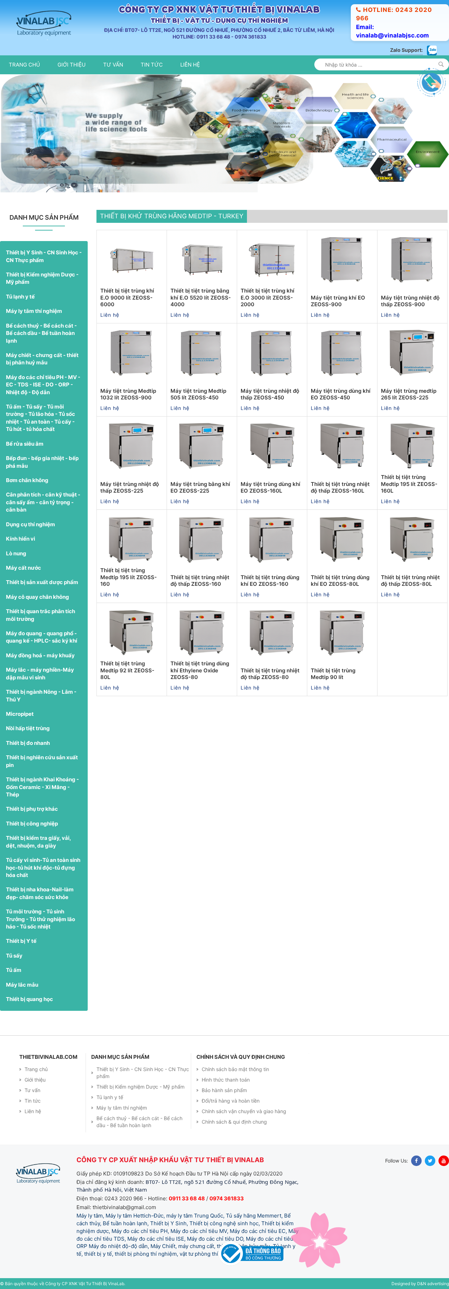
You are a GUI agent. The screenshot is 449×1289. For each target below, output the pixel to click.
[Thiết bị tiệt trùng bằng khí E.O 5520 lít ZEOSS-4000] (202, 260)
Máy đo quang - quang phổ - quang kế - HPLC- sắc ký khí (41, 637)
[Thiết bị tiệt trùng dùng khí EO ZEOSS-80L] (342, 539)
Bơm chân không (27, 480)
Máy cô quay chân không (37, 597)
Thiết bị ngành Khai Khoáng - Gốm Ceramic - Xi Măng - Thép (42, 787)
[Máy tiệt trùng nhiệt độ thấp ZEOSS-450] (272, 353)
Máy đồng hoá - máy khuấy (40, 655)
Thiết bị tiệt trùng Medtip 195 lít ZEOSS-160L (409, 484)
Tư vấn (113, 64)
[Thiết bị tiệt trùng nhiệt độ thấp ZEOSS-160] (202, 539)
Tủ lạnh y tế (20, 296)
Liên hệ (190, 64)
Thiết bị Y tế (21, 941)
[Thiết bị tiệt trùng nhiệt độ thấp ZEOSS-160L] (342, 446)
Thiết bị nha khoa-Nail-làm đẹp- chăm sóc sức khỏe (40, 893)
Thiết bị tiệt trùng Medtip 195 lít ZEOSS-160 (128, 577)
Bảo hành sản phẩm (224, 1090)
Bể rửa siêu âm (24, 443)
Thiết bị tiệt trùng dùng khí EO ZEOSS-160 (270, 581)
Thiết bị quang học (29, 999)
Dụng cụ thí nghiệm (30, 524)
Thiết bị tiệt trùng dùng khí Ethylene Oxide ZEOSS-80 (199, 670)
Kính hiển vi (20, 538)
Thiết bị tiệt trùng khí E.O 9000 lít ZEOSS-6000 (127, 297)
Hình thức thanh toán (226, 1080)
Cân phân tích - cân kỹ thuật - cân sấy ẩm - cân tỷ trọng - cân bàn (43, 502)
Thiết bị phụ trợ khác (32, 808)
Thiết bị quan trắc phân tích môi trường (40, 615)
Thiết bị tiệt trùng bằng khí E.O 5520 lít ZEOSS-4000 (200, 297)
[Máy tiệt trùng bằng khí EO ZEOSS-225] (202, 446)
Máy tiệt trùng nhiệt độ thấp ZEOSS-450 (270, 394)
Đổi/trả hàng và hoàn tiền (231, 1101)
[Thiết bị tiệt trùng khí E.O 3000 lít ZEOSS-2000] (272, 260)
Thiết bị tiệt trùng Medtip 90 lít (333, 674)
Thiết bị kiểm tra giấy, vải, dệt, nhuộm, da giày (38, 842)
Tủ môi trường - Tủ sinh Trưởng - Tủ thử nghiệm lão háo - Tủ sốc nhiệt (40, 919)
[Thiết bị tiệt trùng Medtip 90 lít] (342, 633)
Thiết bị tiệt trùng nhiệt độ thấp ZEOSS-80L (410, 581)
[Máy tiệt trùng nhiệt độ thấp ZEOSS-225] (132, 446)
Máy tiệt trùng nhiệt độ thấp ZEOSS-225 (129, 487)
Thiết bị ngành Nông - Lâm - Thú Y (41, 695)
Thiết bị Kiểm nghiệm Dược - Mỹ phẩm (42, 278)
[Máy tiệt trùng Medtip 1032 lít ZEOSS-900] (132, 353)
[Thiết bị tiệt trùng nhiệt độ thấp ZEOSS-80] (272, 633)
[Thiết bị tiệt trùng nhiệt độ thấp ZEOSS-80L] (412, 539)
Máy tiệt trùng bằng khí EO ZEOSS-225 (200, 487)
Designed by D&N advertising (420, 1283)
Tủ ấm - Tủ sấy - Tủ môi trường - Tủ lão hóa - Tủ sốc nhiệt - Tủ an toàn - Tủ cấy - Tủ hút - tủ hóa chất (40, 417)
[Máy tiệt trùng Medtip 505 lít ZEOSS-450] (202, 353)
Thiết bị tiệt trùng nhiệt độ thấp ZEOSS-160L (340, 487)
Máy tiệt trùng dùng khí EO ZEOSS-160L (270, 487)
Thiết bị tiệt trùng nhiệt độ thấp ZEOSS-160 (199, 581)
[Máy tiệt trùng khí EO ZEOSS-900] (342, 260)
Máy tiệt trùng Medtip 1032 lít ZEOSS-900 (128, 394)
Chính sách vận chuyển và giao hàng (244, 1111)
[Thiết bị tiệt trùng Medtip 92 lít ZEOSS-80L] (132, 633)
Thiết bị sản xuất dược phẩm (42, 582)
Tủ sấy (14, 955)
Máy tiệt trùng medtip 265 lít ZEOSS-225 (408, 394)
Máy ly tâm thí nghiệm (34, 311)
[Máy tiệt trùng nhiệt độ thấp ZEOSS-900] (412, 260)
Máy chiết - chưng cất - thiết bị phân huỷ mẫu (42, 359)
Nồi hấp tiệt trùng (28, 728)
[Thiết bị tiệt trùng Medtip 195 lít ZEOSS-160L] (412, 446)
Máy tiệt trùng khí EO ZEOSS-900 (338, 301)
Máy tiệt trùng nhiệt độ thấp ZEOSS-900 (410, 301)
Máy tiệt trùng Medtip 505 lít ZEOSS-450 (198, 394)
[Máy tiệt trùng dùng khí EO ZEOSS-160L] (272, 446)
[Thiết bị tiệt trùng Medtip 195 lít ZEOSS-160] (132, 539)
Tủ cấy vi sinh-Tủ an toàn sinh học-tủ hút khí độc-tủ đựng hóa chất (43, 867)
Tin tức (152, 64)
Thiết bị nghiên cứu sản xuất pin (42, 761)
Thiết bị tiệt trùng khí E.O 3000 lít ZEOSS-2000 (267, 297)
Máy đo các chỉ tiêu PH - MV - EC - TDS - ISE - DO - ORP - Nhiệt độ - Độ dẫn (43, 385)
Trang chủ (24, 64)
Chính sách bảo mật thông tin (235, 1069)
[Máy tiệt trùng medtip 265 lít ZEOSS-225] (412, 353)
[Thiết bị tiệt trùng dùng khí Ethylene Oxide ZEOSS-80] (202, 633)
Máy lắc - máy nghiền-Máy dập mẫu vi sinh (40, 673)
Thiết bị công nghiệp (32, 823)
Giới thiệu (72, 64)
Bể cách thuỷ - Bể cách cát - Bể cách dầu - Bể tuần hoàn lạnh (41, 333)
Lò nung (16, 553)
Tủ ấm (13, 970)
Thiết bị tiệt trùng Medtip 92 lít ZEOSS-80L (127, 670)
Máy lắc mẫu (22, 984)
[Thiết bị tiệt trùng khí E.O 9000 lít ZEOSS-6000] (132, 260)
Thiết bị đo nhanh (28, 743)
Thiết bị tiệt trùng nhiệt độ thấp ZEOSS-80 (270, 674)
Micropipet (20, 714)
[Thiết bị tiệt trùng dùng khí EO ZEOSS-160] (272, 539)
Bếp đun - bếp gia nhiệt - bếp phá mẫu (42, 462)
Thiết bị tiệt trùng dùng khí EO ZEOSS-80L (340, 581)
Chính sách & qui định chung (234, 1122)
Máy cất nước (23, 567)
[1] (441, 64)
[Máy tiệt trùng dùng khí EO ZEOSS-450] (342, 353)
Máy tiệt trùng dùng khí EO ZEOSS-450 (340, 394)
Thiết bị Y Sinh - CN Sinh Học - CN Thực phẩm (44, 256)
